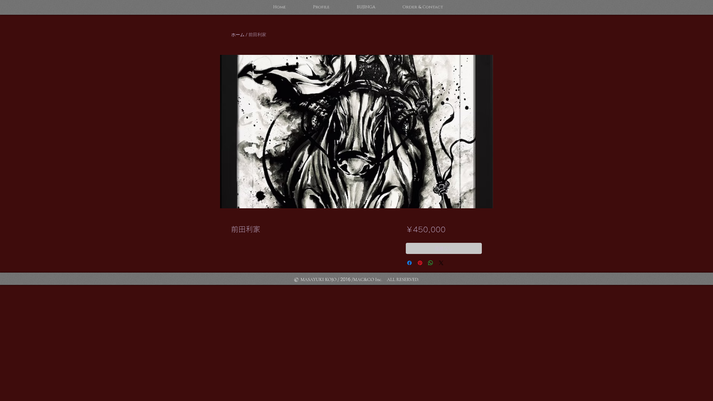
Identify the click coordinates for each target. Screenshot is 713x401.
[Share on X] (441, 263)
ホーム (238, 34)
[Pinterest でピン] (420, 263)
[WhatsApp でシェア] (430, 263)
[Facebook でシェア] (409, 263)
